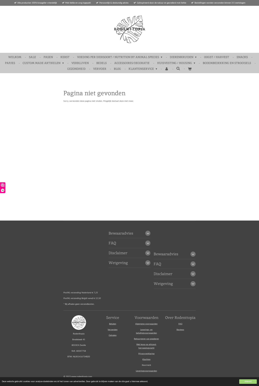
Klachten (146, 359)
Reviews (180, 330)
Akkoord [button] (248, 381)
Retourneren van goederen (146, 339)
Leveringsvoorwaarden (146, 371)
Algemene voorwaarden (146, 324)
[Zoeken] (178, 68)
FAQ (180, 324)
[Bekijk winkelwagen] (189, 69)
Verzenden (112, 330)
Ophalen (113, 335)
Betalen (112, 324)
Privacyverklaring (146, 354)
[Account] (166, 69)
